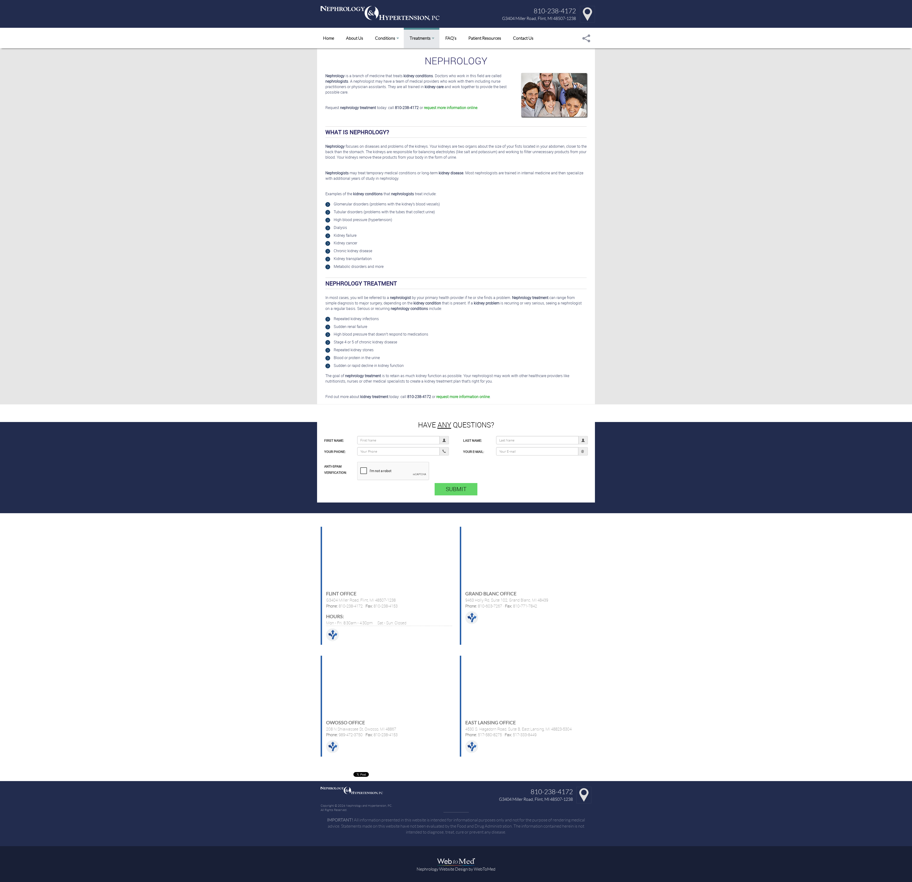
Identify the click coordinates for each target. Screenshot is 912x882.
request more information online (450, 107)
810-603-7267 (489, 606)
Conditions (385, 38)
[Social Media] (586, 38)
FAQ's (450, 38)
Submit (456, 489)
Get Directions (332, 634)
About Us (354, 38)
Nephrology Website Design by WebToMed (456, 869)
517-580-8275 (489, 734)
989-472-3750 (350, 734)
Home (328, 38)
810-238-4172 (555, 11)
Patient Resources (484, 38)
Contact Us (523, 38)
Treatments (420, 38)
